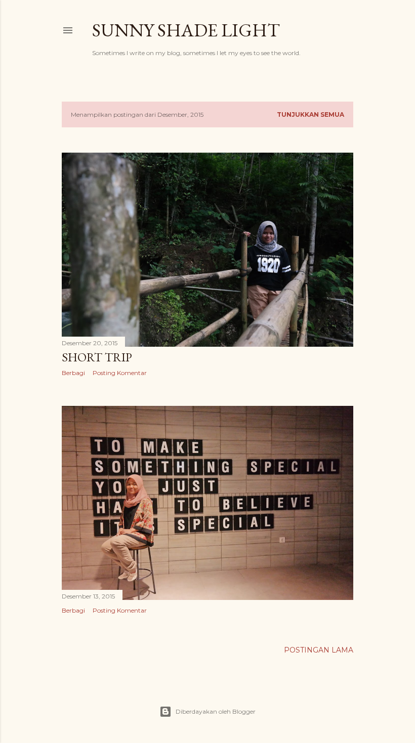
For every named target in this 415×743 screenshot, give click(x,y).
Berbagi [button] (73, 373)
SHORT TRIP (97, 357)
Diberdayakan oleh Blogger (216, 711)
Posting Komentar (120, 373)
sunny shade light (186, 30)
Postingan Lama (318, 650)
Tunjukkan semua (310, 114)
